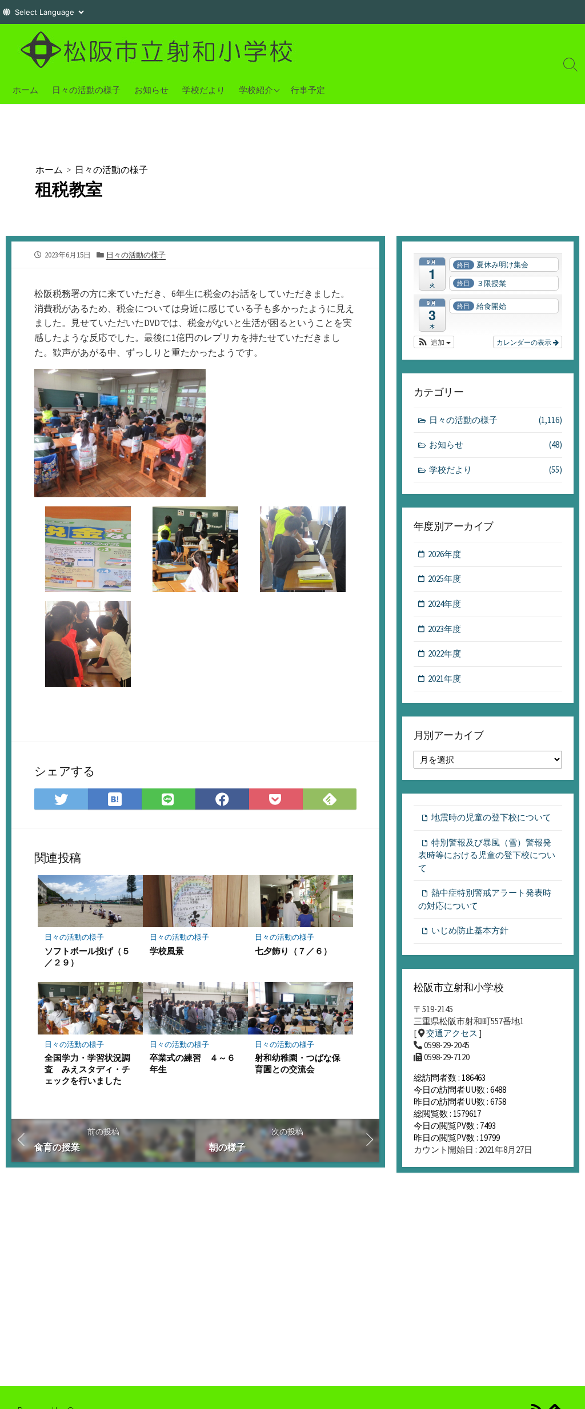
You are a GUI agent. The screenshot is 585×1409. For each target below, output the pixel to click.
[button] (434, 342)
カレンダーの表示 (524, 342)
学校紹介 (256, 89)
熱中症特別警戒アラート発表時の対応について (484, 899)
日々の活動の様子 (86, 89)
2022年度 (444, 653)
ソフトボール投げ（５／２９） (87, 956)
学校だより (203, 89)
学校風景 (167, 950)
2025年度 (444, 578)
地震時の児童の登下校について (491, 817)
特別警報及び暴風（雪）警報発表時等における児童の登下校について (486, 855)
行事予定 (308, 89)
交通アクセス (452, 1033)
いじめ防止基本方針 (469, 930)
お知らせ (151, 89)
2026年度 (444, 554)
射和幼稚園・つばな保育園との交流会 (297, 1063)
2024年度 (444, 603)
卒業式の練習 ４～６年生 (192, 1063)
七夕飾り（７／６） (293, 950)
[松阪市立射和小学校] (160, 50)
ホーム (25, 89)
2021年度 (444, 678)
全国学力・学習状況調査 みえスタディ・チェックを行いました (87, 1068)
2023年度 (444, 628)
